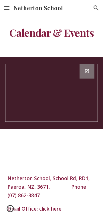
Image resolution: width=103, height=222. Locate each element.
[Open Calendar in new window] (87, 71)
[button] (7, 8)
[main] (51, 32)
